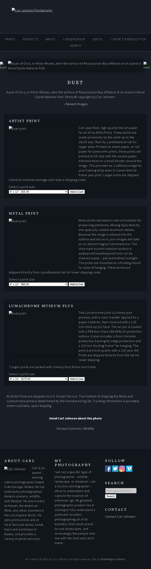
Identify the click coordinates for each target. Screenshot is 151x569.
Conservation (74, 39)
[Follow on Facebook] (108, 469)
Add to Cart (76, 191)
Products (30, 39)
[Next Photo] (147, 67)
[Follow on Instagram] (122, 469)
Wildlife (88, 428)
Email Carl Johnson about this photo (75, 418)
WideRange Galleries (113, 559)
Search (75, 45)
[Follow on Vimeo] (129, 469)
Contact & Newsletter (128, 39)
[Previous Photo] (4, 67)
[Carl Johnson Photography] (26, 10)
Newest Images (76, 104)
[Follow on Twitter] (115, 469)
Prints (10, 39)
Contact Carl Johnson (120, 516)
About (50, 39)
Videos (97, 39)
